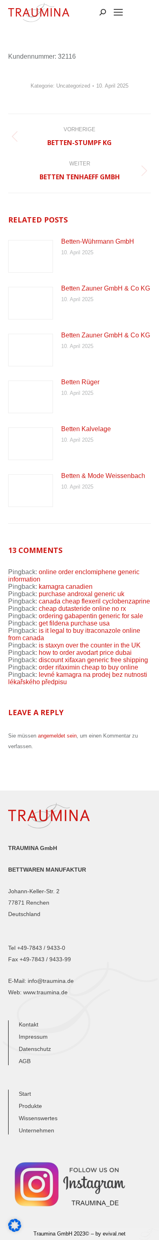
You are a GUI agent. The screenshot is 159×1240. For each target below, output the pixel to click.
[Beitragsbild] (30, 256)
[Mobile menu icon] (118, 12)
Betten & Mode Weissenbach (103, 475)
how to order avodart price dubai (85, 652)
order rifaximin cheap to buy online (88, 667)
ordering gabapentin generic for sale (91, 615)
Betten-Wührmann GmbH (97, 241)
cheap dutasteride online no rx (82, 608)
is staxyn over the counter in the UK (90, 645)
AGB (25, 1061)
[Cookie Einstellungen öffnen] (14, 1229)
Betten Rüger (80, 382)
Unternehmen (36, 1130)
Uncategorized (73, 86)
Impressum (33, 1036)
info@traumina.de (51, 981)
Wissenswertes (38, 1118)
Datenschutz (35, 1049)
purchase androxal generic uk (81, 593)
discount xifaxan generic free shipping (93, 659)
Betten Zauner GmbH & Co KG (105, 288)
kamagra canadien (66, 586)
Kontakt (28, 1024)
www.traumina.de (45, 992)
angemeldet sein (57, 736)
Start (25, 1093)
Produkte (30, 1106)
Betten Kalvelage (86, 428)
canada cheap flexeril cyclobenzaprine (94, 601)
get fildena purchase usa (74, 623)
